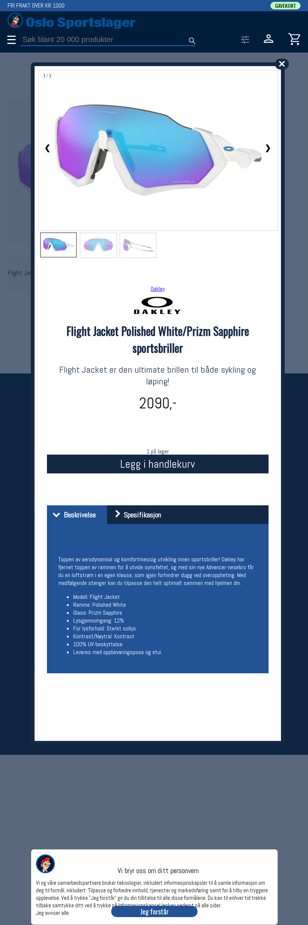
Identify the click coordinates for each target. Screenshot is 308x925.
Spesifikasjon (140, 515)
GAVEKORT (285, 5)
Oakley (158, 289)
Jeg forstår (154, 911)
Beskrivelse (78, 515)
